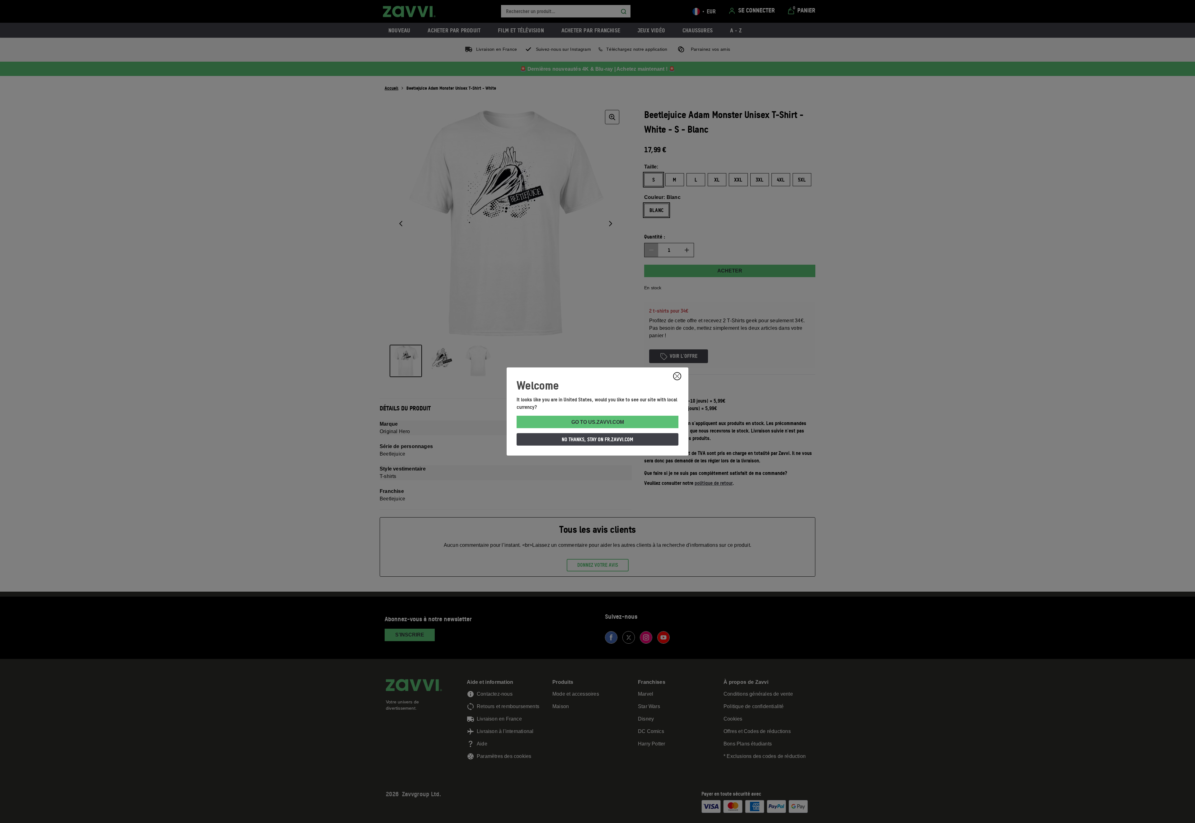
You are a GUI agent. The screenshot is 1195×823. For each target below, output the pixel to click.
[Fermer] (677, 376)
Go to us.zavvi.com (597, 422)
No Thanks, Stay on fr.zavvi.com (597, 439)
